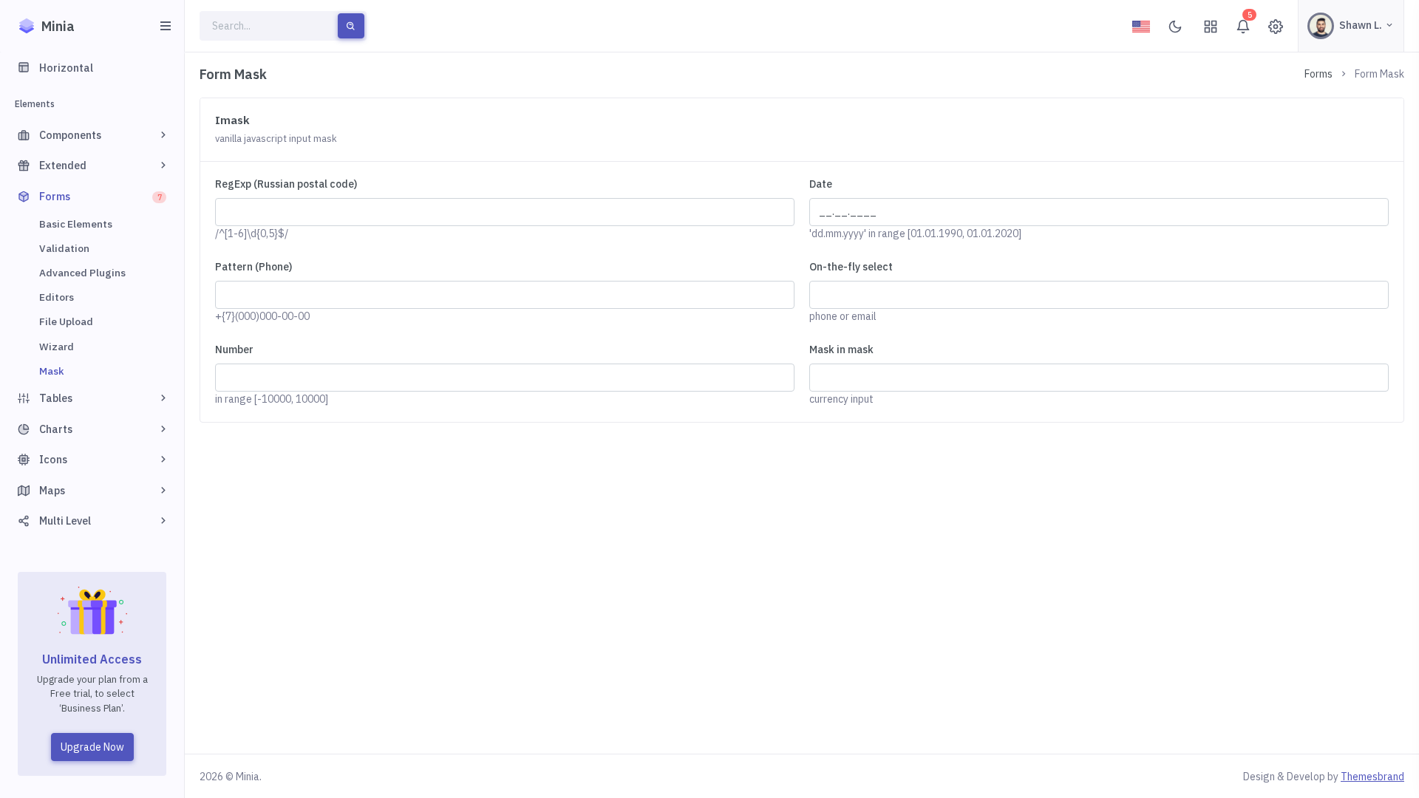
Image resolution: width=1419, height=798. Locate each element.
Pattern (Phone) (253, 266)
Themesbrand (1372, 776)
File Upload (66, 321)
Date (820, 184)
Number (234, 349)
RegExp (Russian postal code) (286, 184)
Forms (1318, 74)
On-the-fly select (851, 266)
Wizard (56, 346)
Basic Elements (75, 224)
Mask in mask (841, 349)
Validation (64, 248)
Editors (56, 297)
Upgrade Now (92, 747)
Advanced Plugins (82, 272)
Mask (51, 371)
